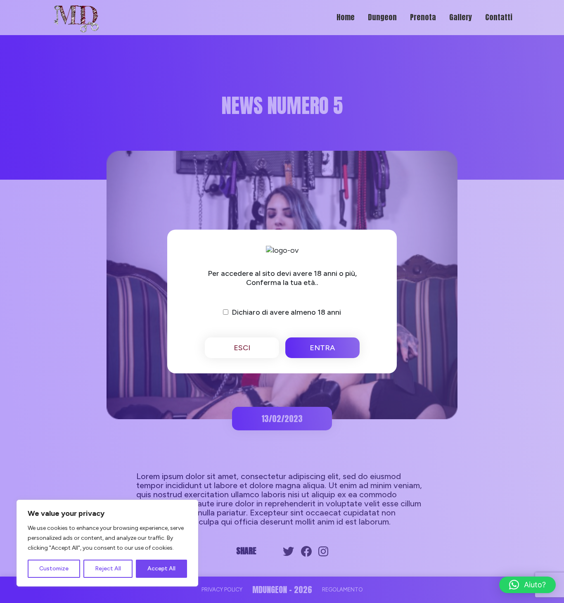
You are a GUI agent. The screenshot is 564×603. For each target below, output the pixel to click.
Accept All (161, 568)
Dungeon (382, 17)
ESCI (242, 347)
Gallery (460, 17)
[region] (107, 543)
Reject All (108, 568)
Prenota (423, 17)
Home (346, 17)
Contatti (498, 17)
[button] (527, 585)
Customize (54, 568)
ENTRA (322, 347)
